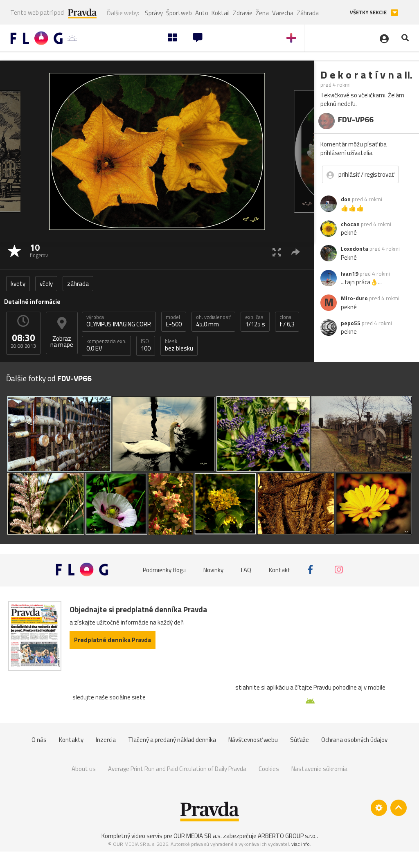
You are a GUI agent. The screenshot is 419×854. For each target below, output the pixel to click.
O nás (39, 739)
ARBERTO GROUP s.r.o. (287, 836)
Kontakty (71, 739)
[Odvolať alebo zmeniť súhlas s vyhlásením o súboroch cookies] (379, 808)
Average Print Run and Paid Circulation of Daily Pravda (177, 768)
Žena (262, 13)
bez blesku (179, 345)
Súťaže (299, 739)
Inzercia (106, 739)
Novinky (213, 569)
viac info (300, 844)
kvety (18, 283)
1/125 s (255, 321)
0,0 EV (106, 345)
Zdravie (242, 13)
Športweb (179, 13)
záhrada (78, 283)
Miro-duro (354, 298)
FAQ (246, 569)
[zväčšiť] (277, 251)
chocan (350, 224)
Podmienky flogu (164, 569)
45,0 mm (213, 321)
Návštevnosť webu (253, 739)
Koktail (221, 13)
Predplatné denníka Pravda (112, 640)
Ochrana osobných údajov (354, 739)
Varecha (282, 13)
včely (46, 283)
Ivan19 (349, 274)
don (346, 199)
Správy (154, 13)
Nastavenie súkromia (319, 768)
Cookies (269, 768)
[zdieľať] (295, 251)
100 (146, 345)
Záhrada (308, 13)
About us (84, 768)
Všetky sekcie (369, 12)
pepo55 (350, 323)
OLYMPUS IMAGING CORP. (118, 321)
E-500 (174, 321)
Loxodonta (354, 249)
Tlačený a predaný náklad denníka (172, 739)
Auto (201, 13)
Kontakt (280, 569)
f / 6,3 (287, 321)
